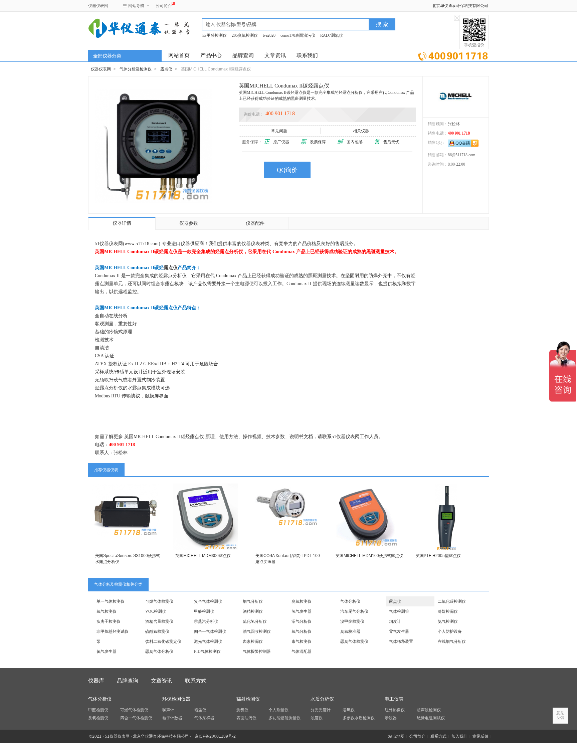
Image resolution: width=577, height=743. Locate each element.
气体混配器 (302, 651)
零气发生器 (399, 631)
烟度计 (395, 621)
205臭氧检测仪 (245, 35)
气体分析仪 (350, 601)
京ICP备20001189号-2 (215, 736)
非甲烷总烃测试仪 (113, 631)
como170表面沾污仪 (297, 35)
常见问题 (279, 131)
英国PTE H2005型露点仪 (438, 555)
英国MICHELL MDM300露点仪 (203, 555)
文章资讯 (275, 55)
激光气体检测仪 (208, 641)
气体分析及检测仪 (136, 69)
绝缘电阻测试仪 (431, 718)
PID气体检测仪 (207, 651)
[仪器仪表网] (124, 27)
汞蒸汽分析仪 (206, 621)
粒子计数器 (172, 718)
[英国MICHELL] (455, 96)
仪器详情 (122, 223)
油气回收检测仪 (257, 631)
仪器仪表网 (98, 5)
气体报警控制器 (257, 651)
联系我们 (307, 55)
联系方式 (195, 681)
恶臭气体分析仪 (159, 651)
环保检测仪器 (176, 699)
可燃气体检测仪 (159, 601)
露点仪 (166, 69)
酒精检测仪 (253, 611)
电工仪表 (394, 699)
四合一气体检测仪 (210, 631)
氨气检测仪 (448, 621)
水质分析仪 (322, 699)
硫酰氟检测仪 (157, 631)
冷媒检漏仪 (448, 611)
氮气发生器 (107, 651)
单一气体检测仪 (111, 601)
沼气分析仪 (302, 621)
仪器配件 (255, 223)
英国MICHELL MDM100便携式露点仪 (369, 555)
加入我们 (459, 736)
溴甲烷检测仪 (352, 621)
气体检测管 (399, 611)
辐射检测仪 (248, 699)
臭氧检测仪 (302, 601)
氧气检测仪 (107, 611)
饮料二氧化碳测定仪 (163, 641)
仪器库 (96, 681)
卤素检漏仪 (253, 641)
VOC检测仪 (155, 611)
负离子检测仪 (109, 621)
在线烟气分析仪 (452, 641)
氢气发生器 (302, 611)
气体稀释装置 (401, 641)
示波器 (391, 718)
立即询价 (453, 55)
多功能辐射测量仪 (284, 718)
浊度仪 (317, 718)
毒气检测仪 (302, 641)
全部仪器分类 (107, 55)
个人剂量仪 (278, 710)
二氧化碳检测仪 (452, 601)
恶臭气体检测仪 (354, 641)
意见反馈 (480, 736)
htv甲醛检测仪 (214, 35)
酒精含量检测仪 (159, 621)
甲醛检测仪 (204, 611)
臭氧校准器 (350, 631)
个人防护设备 (450, 631)
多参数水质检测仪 (359, 718)
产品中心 (211, 55)
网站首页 (179, 55)
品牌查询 (243, 55)
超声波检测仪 (429, 710)
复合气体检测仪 (208, 601)
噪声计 (168, 710)
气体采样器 (204, 718)
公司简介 (164, 5)
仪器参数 (188, 223)
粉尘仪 (200, 710)
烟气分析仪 (253, 601)
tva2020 (269, 35)
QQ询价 (287, 170)
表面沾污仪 (246, 718)
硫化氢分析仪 (255, 621)
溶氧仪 (349, 710)
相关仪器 (361, 131)
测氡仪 (242, 710)
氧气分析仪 (302, 631)
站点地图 (396, 736)
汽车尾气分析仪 (354, 611)
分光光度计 (321, 710)
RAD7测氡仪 (331, 35)
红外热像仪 (395, 710)
